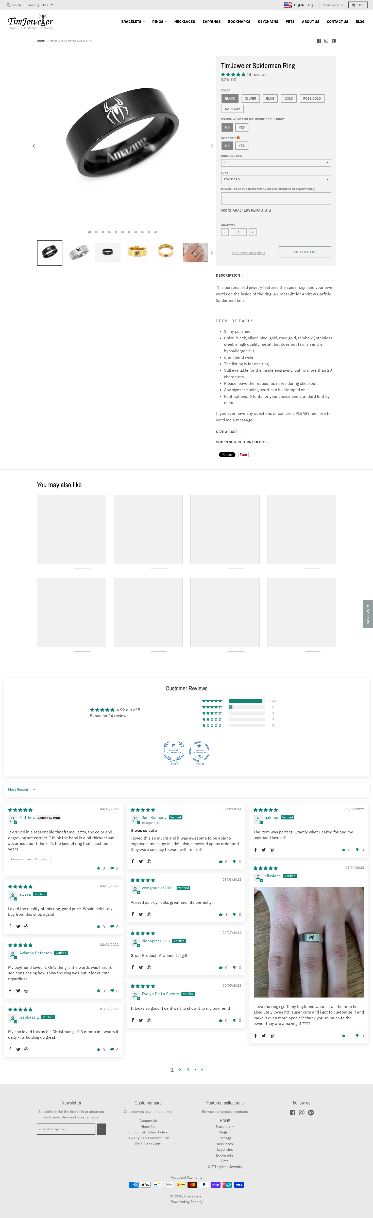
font (224, 173)
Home (41, 41)
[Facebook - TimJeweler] (318, 41)
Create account (333, 5)
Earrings (224, 1138)
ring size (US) (231, 156)
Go (101, 1129)
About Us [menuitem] (310, 21)
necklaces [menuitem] (184, 21)
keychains (225, 1149)
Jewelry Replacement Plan (148, 1138)
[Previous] (34, 146)
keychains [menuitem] (268, 21)
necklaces (225, 1144)
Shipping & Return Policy (240, 442)
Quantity (228, 225)
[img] (20, 809)
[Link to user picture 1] (308, 942)
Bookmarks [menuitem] (239, 21)
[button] (233, 74)
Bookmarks (225, 1155)
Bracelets (223, 1126)
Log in (312, 5)
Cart (360, 5)
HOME (225, 1120)
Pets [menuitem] (290, 21)
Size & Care (227, 432)
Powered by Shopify (186, 1201)
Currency (33, 5)
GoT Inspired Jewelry (225, 1166)
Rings (223, 1132)
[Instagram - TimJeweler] (326, 41)
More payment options (248, 253)
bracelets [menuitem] (131, 21)
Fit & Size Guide (148, 1144)
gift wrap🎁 (230, 137)
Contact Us (148, 1120)
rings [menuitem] (157, 21)
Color (225, 90)
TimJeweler (193, 1196)
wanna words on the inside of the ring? (253, 119)
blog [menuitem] (360, 21)
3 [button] (188, 1069)
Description (228, 275)
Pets (224, 1161)
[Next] (211, 146)
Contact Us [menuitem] (337, 21)
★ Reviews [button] (368, 614)
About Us (148, 1126)
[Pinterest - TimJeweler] (334, 41)
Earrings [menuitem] (211, 21)
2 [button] (180, 1069)
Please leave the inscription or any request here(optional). (268, 189)
